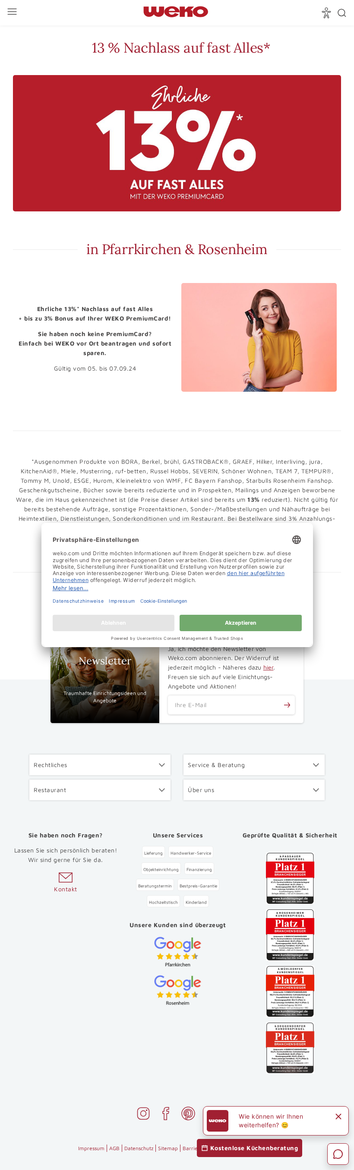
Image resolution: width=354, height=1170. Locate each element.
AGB (114, 1148)
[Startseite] (176, 13)
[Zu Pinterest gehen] (188, 1115)
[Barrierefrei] (327, 13)
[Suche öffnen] (342, 13)
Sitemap (168, 1148)
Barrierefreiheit (202, 1148)
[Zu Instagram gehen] (143, 1115)
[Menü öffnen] (13, 13)
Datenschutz (138, 1148)
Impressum (91, 1148)
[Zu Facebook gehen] (166, 1115)
